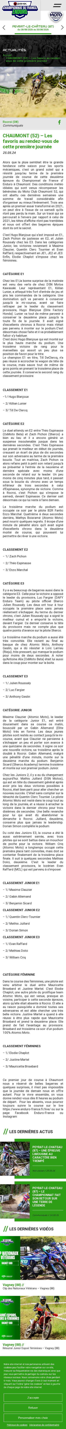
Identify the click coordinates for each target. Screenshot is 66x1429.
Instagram (10, 1116)
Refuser (33, 1407)
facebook (59, 122)
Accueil (7, 55)
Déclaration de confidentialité (44, 1425)
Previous (3, 27)
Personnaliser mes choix (33, 1417)
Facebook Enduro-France (34, 1113)
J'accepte (33, 1397)
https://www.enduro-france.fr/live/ (27, 1109)
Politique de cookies (17, 1425)
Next (62, 27)
